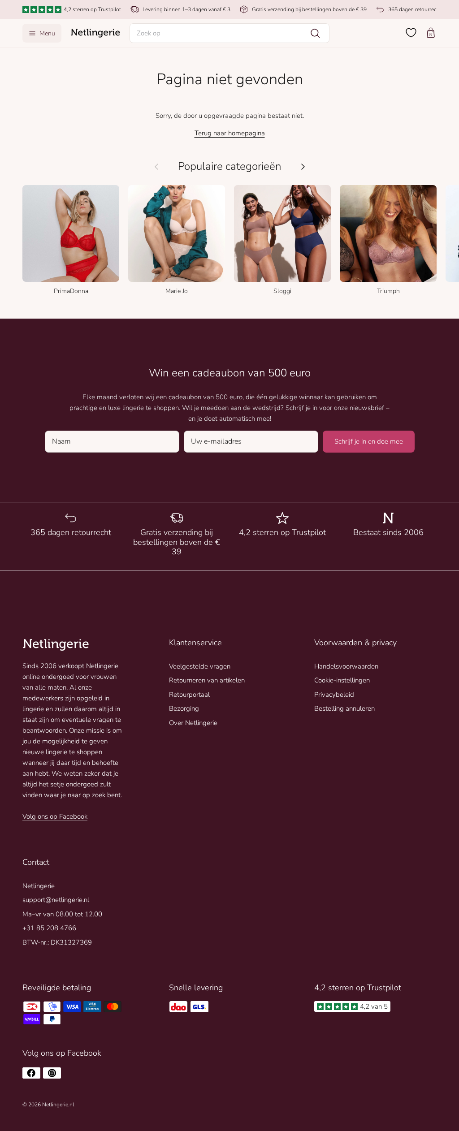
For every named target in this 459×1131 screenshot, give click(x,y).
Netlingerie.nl (58, 1104)
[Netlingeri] (95, 33)
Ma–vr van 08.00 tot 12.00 (62, 914)
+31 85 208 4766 (49, 928)
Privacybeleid (334, 694)
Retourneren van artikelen (207, 680)
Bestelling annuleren (344, 708)
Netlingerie (38, 885)
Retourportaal (189, 694)
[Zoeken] (315, 33)
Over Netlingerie (193, 722)
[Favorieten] (411, 33)
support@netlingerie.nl (55, 899)
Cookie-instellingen (342, 680)
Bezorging (184, 708)
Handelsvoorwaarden (346, 666)
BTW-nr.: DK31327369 (57, 942)
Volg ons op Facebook (54, 816)
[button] (230, 33)
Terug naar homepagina (230, 133)
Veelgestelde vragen (199, 666)
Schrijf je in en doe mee (368, 441)
